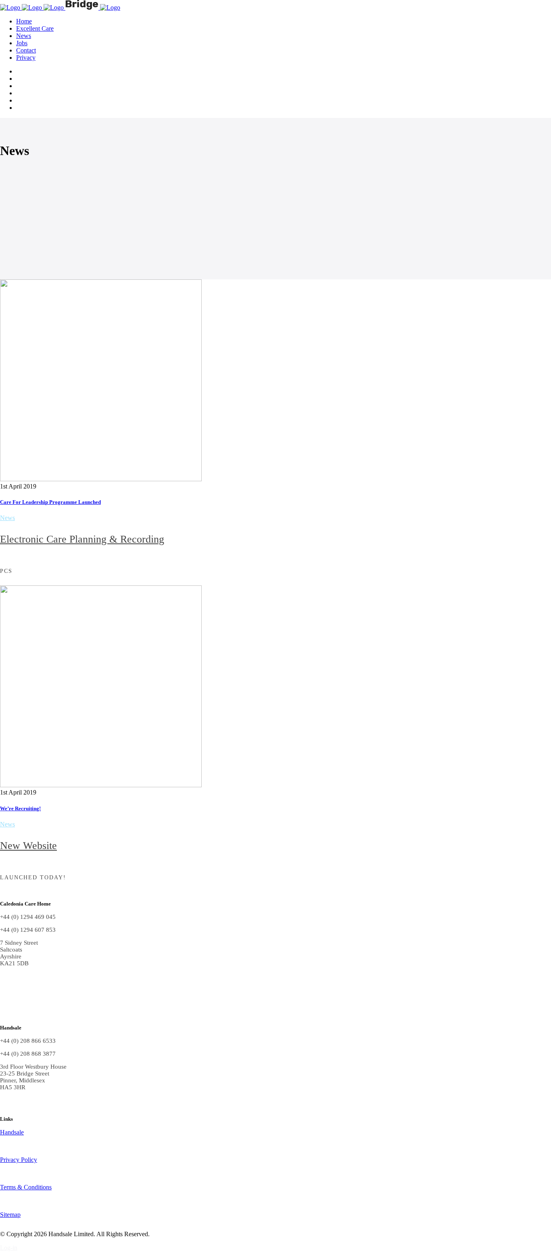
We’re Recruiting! (20, 808)
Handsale (12, 1132)
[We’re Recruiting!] (101, 785)
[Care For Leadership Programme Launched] (101, 479)
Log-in (8, 1247)
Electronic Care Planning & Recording (82, 539)
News (7, 517)
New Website (28, 845)
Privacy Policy (18, 1159)
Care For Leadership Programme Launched (50, 502)
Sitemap (10, 1214)
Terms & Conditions (26, 1187)
